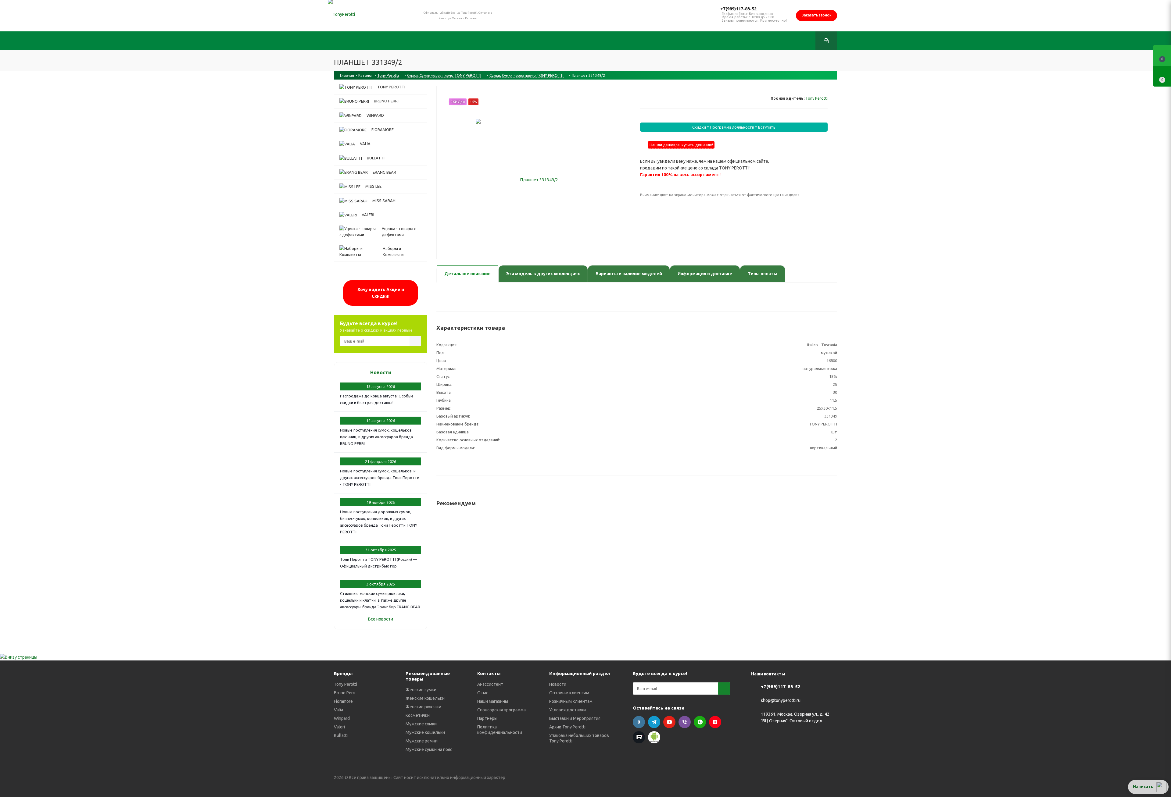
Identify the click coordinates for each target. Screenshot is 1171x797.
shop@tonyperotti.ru (780, 700)
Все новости (380, 619)
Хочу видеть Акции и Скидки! (380, 293)
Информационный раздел (579, 673)
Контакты (488, 673)
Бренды (343, 673)
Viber (685, 722)
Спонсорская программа (501, 709)
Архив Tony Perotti (567, 726)
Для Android (654, 737)
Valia (338, 709)
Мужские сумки (421, 723)
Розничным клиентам (571, 701)
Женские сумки (421, 689)
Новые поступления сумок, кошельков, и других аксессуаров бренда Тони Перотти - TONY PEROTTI (379, 477)
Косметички (418, 715)
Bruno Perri (344, 692)
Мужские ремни (422, 740)
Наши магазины (492, 701)
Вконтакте (639, 722)
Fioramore (343, 701)
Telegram (654, 722)
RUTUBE (639, 737)
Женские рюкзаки (423, 706)
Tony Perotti (816, 98)
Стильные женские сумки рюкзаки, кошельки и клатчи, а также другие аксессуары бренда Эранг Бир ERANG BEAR (380, 600)
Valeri (339, 726)
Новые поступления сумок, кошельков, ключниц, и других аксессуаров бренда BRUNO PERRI (376, 437)
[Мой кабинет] (826, 40)
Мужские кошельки (425, 732)
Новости (380, 372)
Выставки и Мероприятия (574, 718)
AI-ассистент (490, 684)
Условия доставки (567, 709)
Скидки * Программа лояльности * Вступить (733, 127)
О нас (482, 692)
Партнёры (487, 718)
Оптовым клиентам (569, 692)
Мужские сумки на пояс (429, 749)
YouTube (669, 722)
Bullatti (341, 735)
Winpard (342, 718)
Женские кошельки (425, 698)
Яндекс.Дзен (715, 722)
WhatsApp (700, 722)
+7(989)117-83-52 (738, 8)
